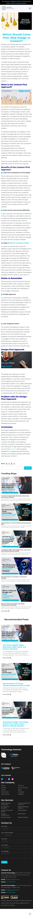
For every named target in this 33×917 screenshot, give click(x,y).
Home (3, 785)
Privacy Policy (5, 794)
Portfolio (3, 787)
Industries (21, 792)
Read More (6, 657)
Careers (3, 790)
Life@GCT (21, 794)
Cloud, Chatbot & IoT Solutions (24, 803)
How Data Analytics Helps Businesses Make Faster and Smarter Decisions (15, 496)
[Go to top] (29, 913)
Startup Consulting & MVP (7, 810)
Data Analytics (22, 810)
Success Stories (22, 787)
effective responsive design (19, 243)
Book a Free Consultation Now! (16, 3)
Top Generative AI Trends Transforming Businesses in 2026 (16, 523)
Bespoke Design (23, 817)
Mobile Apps (22, 813)
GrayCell (13, 449)
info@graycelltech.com (12, 879)
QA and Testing (5, 817)
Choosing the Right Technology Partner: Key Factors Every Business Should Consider (16, 550)
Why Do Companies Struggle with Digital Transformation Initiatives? (12, 604)
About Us (21, 785)
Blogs (19, 790)
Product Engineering (5, 814)
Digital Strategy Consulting (5, 803)
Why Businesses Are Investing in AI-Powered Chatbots (14, 577)
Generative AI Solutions (5, 807)
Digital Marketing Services (23, 807)
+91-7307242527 (11, 882)
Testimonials (5, 792)
